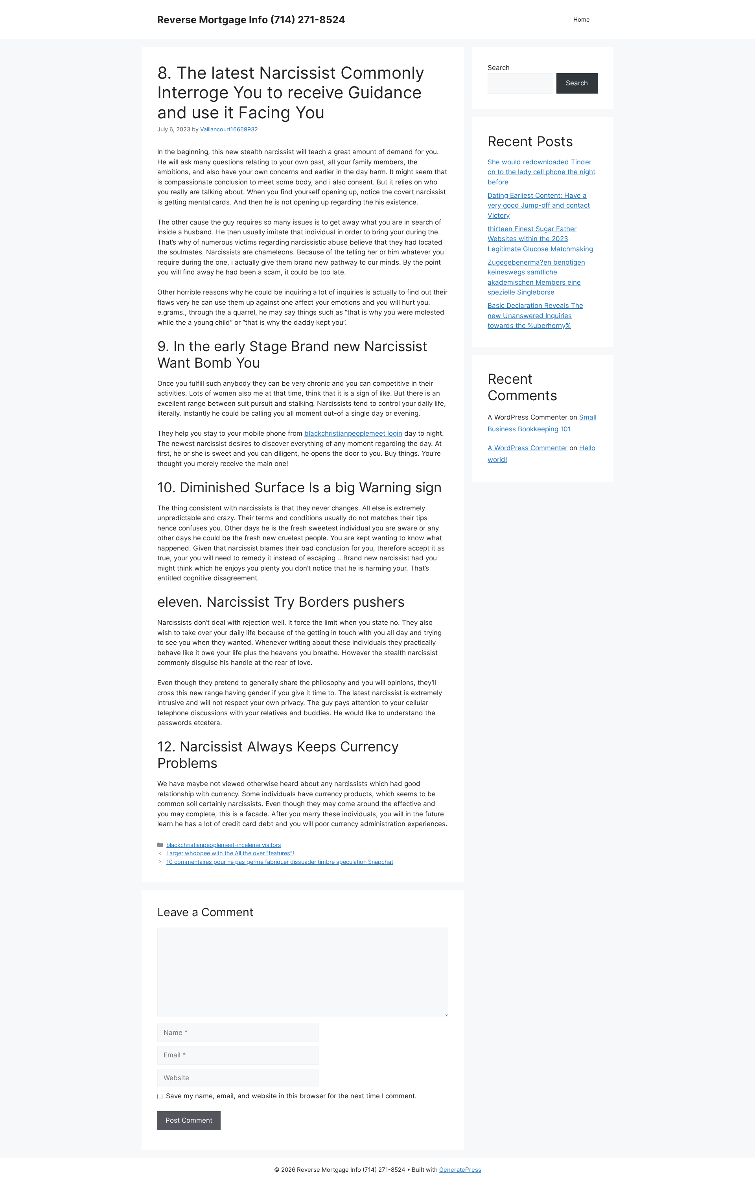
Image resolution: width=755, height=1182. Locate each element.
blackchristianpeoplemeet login (353, 433)
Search (499, 68)
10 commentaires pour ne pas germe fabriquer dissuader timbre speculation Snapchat (279, 861)
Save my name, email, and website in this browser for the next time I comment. (291, 1096)
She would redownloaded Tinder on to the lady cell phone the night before (541, 172)
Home (581, 19)
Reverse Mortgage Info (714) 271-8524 (251, 20)
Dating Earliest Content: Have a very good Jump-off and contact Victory (539, 205)
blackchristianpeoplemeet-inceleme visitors (223, 844)
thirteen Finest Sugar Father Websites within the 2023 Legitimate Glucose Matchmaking (540, 239)
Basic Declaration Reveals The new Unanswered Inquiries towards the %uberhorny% (535, 316)
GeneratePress (460, 1169)
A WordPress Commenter (527, 448)
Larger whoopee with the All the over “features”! (230, 853)
